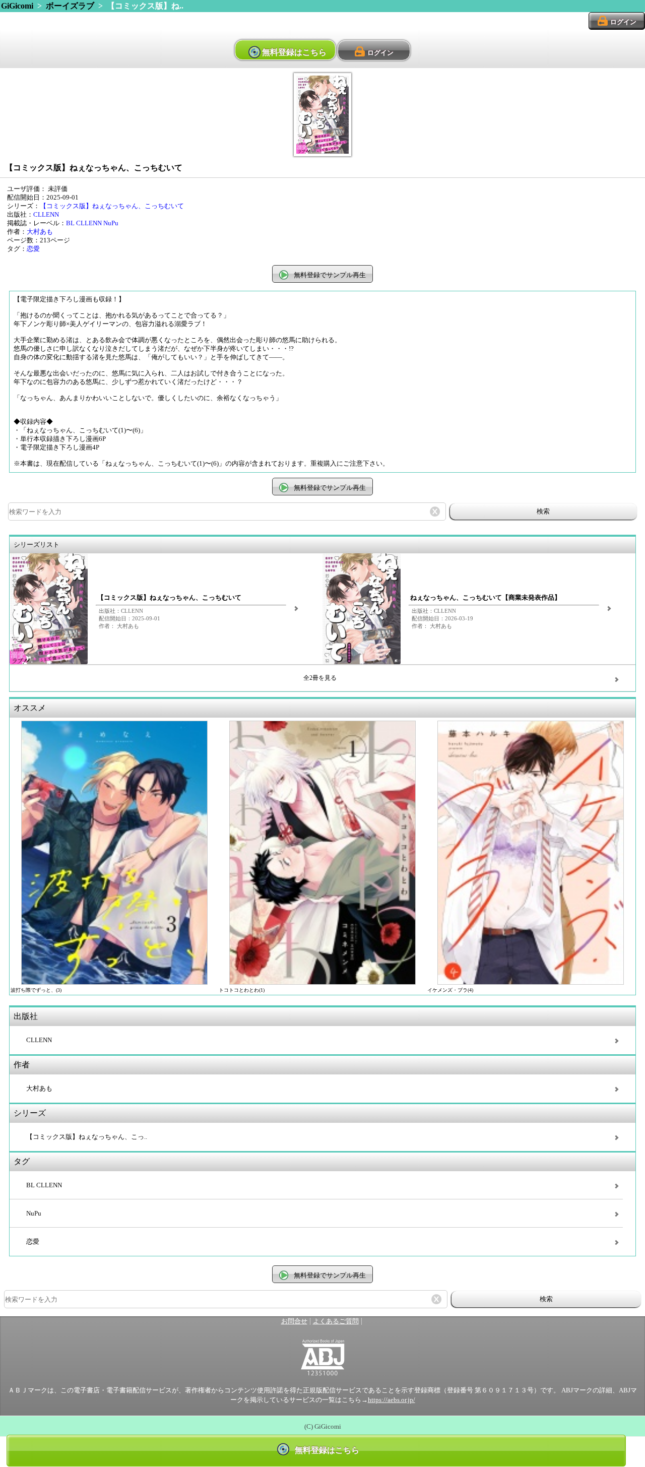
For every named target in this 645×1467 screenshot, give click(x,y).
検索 (543, 511)
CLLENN (46, 214)
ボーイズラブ (70, 6)
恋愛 (33, 248)
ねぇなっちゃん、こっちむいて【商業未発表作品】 (485, 597)
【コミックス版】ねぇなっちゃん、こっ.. (86, 1136)
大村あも (40, 231)
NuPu (110, 223)
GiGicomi (17, 6)
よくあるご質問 (336, 1321)
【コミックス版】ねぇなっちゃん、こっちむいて (112, 206)
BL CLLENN (84, 223)
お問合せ (294, 1321)
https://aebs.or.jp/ (391, 1400)
